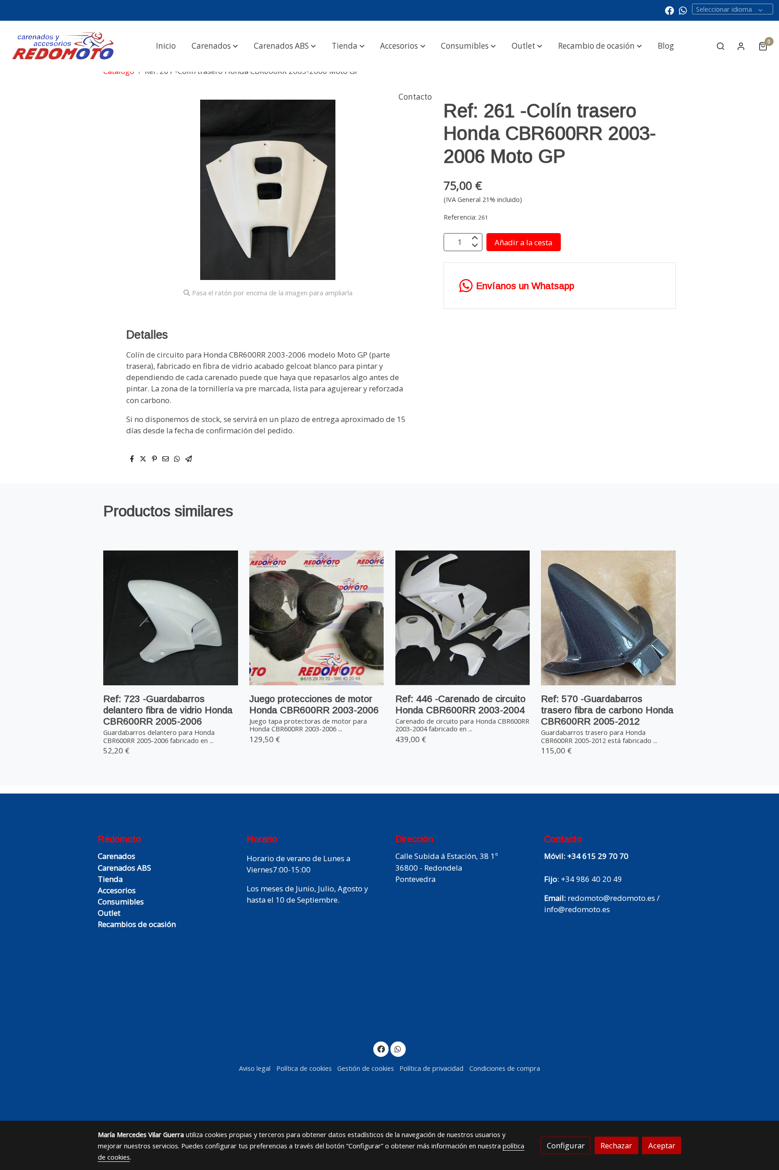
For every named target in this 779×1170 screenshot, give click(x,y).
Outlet (109, 913)
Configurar (566, 1145)
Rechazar (616, 1145)
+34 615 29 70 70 (597, 856)
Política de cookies (304, 1068)
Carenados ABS (124, 868)
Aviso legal (254, 1068)
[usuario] (741, 45)
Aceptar (661, 1145)
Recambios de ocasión (137, 924)
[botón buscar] (720, 45)
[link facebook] (669, 9)
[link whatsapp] (683, 9)
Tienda (110, 879)
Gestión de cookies (365, 1068)
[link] (63, 46)
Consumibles (121, 901)
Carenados (116, 856)
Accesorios (117, 890)
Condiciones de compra (504, 1068)
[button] (215, 46)
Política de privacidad (431, 1068)
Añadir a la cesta (523, 242)
